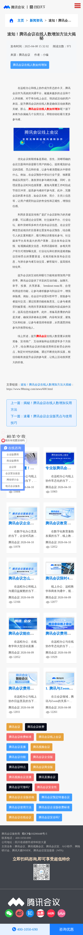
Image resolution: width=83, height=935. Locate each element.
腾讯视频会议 (41, 746)
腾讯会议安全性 (47, 787)
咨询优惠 (66, 929)
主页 (21, 20)
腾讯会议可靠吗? (19, 787)
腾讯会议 (14, 726)
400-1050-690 (27, 929)
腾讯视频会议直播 (20, 777)
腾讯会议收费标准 (20, 736)
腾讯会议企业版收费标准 (54, 807)
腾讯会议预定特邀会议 (56, 797)
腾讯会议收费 (35, 726)
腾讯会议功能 (17, 757)
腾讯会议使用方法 (20, 807)
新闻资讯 (36, 20)
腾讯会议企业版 (43, 757)
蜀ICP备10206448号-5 (34, 833)
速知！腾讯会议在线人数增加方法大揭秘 (46, 384)
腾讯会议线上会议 (50, 736)
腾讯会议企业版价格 (21, 797)
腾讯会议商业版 (43, 767)
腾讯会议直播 (17, 746)
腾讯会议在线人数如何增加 (30, 64)
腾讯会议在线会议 (20, 817)
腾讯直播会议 (47, 777)
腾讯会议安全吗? (49, 817)
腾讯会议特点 (17, 767)
